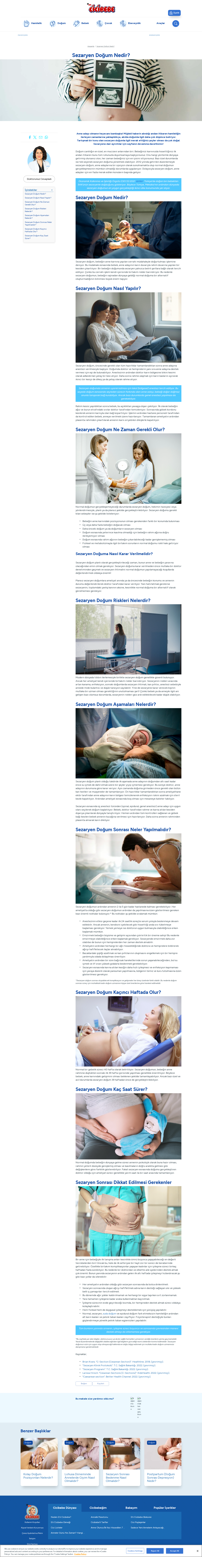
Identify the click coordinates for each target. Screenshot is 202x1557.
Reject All (155, 1551)
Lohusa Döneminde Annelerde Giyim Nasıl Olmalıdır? (80, 1477)
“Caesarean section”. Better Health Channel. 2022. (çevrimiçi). (116, 1376)
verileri (139, 181)
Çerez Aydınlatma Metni (32, 1533)
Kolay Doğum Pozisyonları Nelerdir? (38, 1475)
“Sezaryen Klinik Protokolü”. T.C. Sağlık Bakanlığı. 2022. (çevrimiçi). (119, 1365)
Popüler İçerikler (165, 1507)
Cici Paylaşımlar (138, 1522)
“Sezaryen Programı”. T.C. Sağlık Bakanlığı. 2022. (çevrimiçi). (115, 1369)
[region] (101, 1551)
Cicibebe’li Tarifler (99, 1522)
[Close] (198, 1551)
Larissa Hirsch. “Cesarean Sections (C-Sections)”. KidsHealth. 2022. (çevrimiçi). (126, 1372)
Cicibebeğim (98, 1507)
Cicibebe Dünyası (64, 1507)
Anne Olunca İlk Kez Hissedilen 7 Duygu (108, 1527)
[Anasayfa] (101, 8)
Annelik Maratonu (99, 1517)
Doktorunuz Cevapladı (39, 178)
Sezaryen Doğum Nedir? (35, 194)
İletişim (32, 1538)
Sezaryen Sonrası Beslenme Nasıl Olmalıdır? (117, 1477)
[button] (174, 13)
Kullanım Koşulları (32, 1522)
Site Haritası (32, 1544)
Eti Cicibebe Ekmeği (60, 1522)
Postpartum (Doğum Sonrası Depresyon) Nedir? (161, 1477)
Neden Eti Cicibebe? (61, 1517)
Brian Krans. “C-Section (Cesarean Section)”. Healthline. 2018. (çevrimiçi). (123, 1361)
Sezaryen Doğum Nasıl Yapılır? (38, 198)
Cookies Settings (135, 1551)
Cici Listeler (56, 1527)
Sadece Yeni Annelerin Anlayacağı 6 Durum (148, 1527)
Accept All (174, 1551)
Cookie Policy (80, 1554)
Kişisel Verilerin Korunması (32, 1528)
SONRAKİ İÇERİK (166, 36)
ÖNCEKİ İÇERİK (42, 36)
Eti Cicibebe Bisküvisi (141, 1517)
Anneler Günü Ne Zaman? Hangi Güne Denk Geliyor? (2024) (68, 1533)
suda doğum (109, 1313)
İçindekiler (39, 189)
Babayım (131, 1507)
